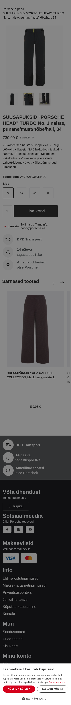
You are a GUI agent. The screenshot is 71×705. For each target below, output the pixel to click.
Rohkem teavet (57, 682)
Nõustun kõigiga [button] (19, 688)
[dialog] (35, 684)
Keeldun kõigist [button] (52, 688)
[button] (35, 698)
